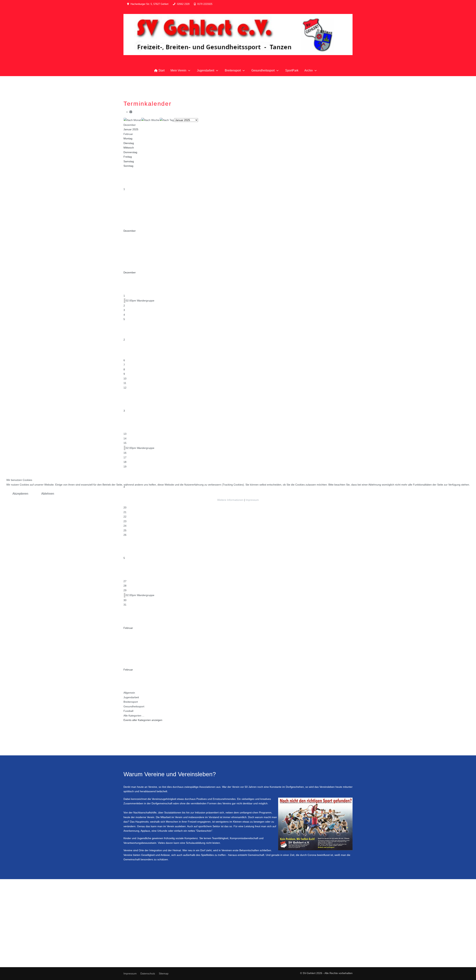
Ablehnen (47, 493)
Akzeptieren (20, 493)
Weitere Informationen (230, 499)
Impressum (252, 499)
